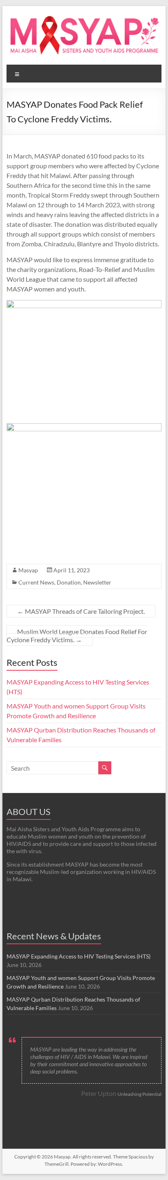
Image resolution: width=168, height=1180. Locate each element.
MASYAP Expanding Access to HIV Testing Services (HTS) (78, 956)
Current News (36, 582)
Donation (69, 582)
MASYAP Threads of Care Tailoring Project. (81, 611)
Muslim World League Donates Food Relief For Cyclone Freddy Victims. (77, 635)
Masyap (28, 570)
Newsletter (97, 582)
